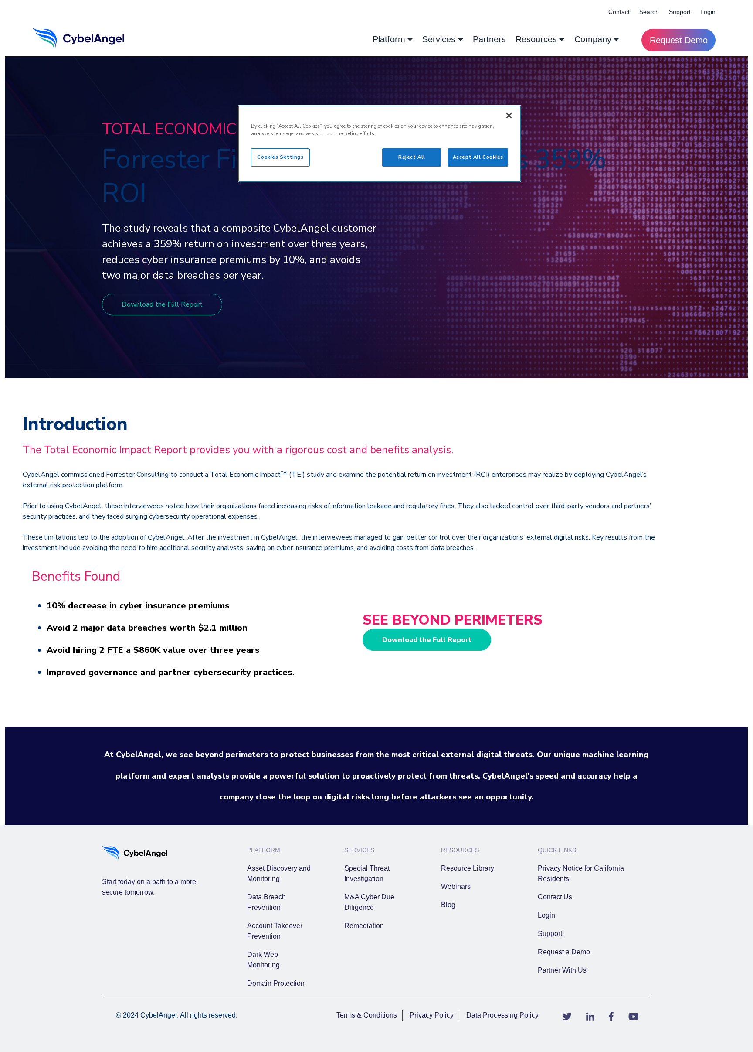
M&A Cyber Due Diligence (369, 902)
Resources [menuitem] (536, 39)
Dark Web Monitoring (263, 960)
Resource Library (467, 868)
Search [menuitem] (649, 11)
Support (550, 933)
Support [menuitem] (680, 11)
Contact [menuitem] (619, 11)
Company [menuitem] (592, 39)
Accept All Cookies (478, 157)
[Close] (509, 115)
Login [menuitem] (708, 11)
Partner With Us (562, 970)
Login (546, 915)
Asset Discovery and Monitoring (279, 873)
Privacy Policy (432, 1015)
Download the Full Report (162, 304)
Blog (448, 905)
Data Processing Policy (502, 1015)
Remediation (364, 925)
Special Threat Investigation (367, 873)
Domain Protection (276, 983)
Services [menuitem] (438, 39)
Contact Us (555, 897)
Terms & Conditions (366, 1015)
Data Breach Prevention (266, 902)
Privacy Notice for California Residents (581, 873)
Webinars (456, 886)
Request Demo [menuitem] (679, 40)
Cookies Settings (280, 157)
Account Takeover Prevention (274, 931)
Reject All (411, 157)
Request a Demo (564, 952)
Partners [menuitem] (489, 39)
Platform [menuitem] (389, 39)
